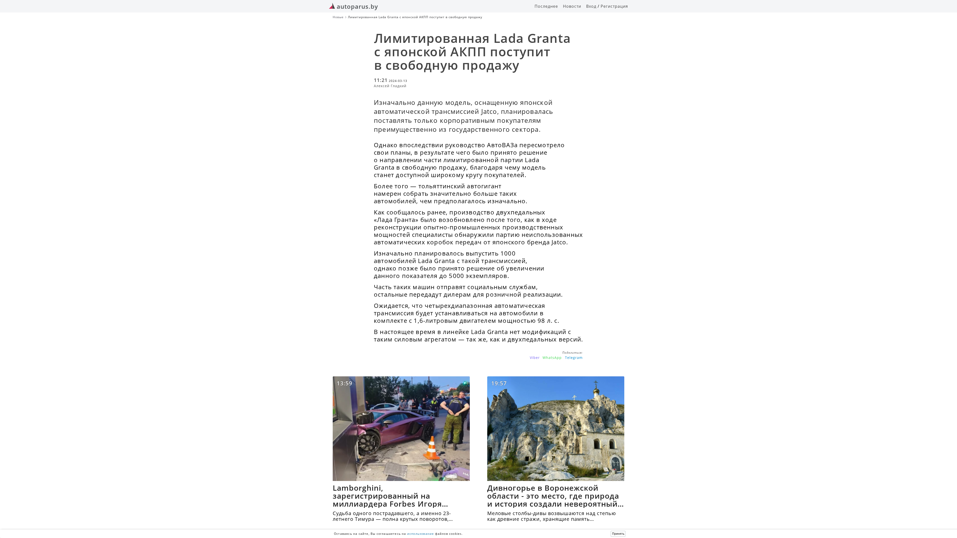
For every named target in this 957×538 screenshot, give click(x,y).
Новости (572, 6)
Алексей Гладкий (390, 85)
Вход (591, 6)
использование (420, 534)
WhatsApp (552, 357)
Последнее (546, 6)
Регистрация (614, 6)
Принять (618, 534)
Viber (535, 357)
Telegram (574, 357)
